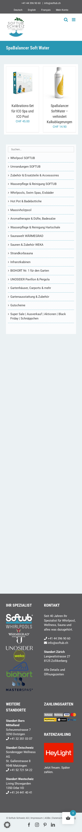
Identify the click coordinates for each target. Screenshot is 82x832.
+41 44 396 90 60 (59, 638)
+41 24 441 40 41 (21, 792)
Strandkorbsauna (21, 253)
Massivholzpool (20, 210)
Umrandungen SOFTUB (25, 166)
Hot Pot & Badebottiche (26, 201)
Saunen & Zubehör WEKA (26, 245)
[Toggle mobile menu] (74, 20)
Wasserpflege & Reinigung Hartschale (35, 227)
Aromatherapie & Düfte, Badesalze (33, 218)
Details (25, 85)
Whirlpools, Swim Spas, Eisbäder (32, 192)
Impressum (37, 818)
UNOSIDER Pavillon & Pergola (30, 279)
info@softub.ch (52, 3)
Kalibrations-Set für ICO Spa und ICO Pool (22, 111)
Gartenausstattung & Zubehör (29, 297)
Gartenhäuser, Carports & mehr (30, 288)
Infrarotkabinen (20, 262)
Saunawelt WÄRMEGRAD (26, 236)
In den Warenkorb (23, 81)
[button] (7, 825)
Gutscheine (17, 305)
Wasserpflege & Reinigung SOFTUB (33, 184)
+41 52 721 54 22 (21, 770)
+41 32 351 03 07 (21, 739)
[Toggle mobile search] (66, 20)
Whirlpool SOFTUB (22, 158)
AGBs (47, 818)
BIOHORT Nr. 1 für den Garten (29, 270)
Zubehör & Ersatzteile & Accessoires (34, 175)
